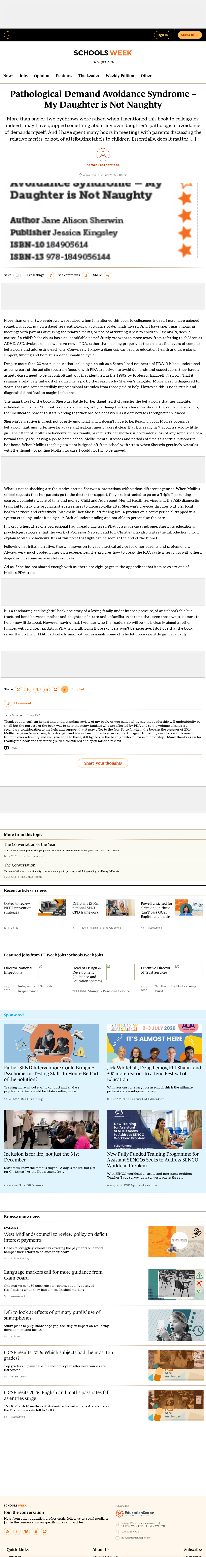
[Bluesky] (26, 1531)
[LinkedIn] (35, 1531)
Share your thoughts (103, 763)
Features (64, 75)
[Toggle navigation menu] (7, 35)
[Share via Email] (55, 689)
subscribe (190, 35)
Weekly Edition (120, 75)
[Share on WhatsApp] (18, 689)
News (8, 75)
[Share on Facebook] (27, 689)
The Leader (88, 75)
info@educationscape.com (136, 1537)
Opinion (41, 75)
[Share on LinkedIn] (46, 689)
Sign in (163, 35)
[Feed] (7, 1531)
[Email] (44, 1531)
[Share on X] (37, 689)
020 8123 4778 (130, 1531)
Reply (13, 747)
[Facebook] (17, 1531)
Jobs (24, 75)
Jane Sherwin (15, 715)
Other (146, 75)
